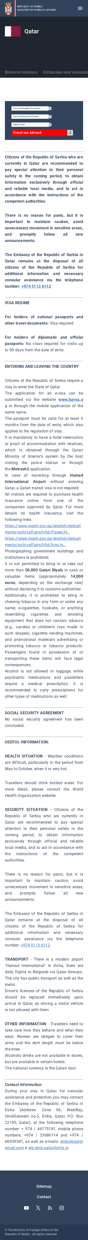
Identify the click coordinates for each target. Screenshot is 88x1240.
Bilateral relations (21, 72)
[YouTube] (26, 1208)
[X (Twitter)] (38, 1208)
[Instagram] (62, 1208)
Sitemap (44, 1186)
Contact (44, 1197)
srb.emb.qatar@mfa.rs (48, 1147)
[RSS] (50, 1208)
